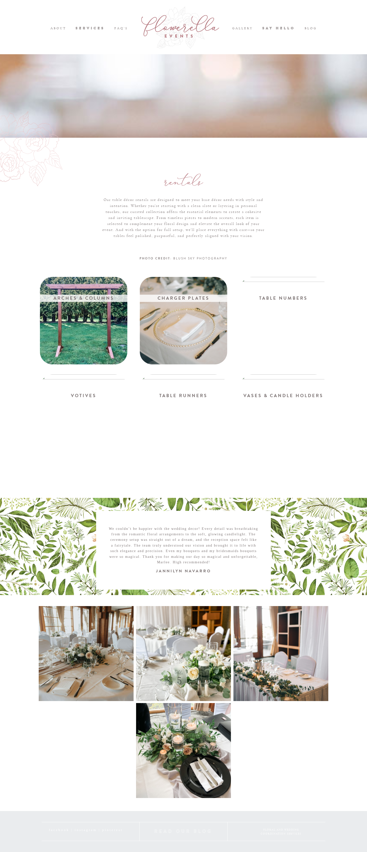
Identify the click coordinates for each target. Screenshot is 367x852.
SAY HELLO (278, 28)
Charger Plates (183, 298)
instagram (86, 830)
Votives (83, 395)
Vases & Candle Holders (283, 395)
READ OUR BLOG (183, 831)
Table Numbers (283, 298)
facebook (59, 830)
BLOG (311, 28)
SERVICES (90, 28)
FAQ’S (121, 28)
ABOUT (58, 28)
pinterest (112, 830)
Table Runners (183, 395)
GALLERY (242, 28)
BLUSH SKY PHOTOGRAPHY (200, 258)
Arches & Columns (83, 298)
